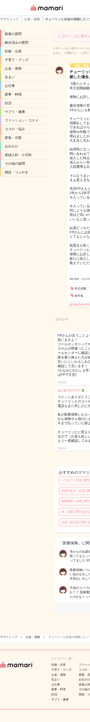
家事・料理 (13, 94)
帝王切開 (80, 288)
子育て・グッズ (16, 60)
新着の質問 (13, 34)
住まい (10, 77)
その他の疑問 (15, 163)
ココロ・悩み (15, 129)
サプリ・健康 (15, 112)
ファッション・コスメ (21, 120)
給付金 (79, 295)
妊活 (8, 103)
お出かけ (11, 146)
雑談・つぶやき (16, 172)
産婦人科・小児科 (18, 155)
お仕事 (10, 86)
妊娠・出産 (13, 51)
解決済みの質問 (16, 42)
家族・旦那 (13, 138)
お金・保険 (13, 68)
